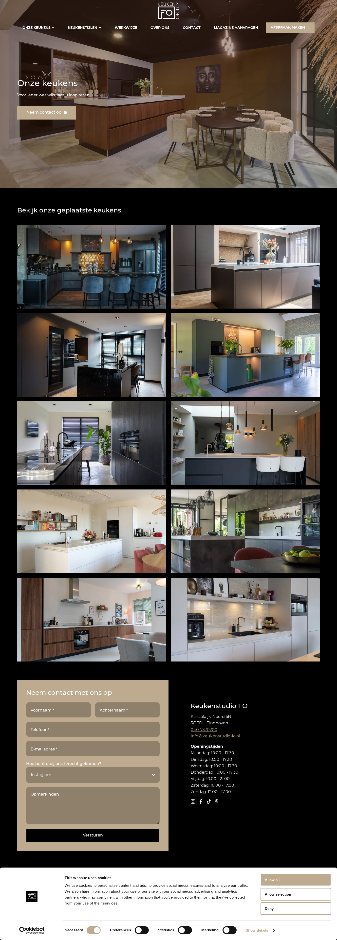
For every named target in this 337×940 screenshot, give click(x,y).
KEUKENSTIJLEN (82, 28)
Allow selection (278, 894)
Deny (269, 908)
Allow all (272, 880)
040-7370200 (204, 729)
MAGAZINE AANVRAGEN (236, 28)
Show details (257, 930)
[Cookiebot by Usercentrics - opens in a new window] (32, 930)
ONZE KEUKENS (36, 28)
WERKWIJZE (126, 28)
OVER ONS (159, 28)
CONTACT (192, 28)
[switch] (142, 930)
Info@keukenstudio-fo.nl (215, 736)
